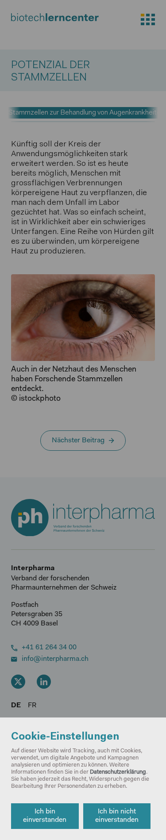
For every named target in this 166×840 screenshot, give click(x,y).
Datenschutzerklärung (118, 772)
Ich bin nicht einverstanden (117, 816)
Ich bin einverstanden (44, 816)
